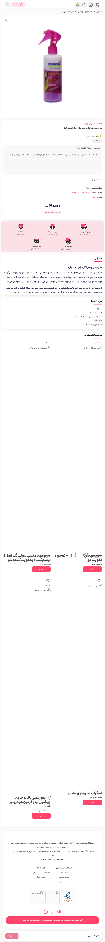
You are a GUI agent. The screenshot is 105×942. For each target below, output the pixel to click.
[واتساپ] (45, 911)
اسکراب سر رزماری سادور (84, 793)
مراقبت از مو (76, 192)
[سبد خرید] (97, 5)
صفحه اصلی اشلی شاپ (41, 872)
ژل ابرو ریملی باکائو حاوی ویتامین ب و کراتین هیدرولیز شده (30, 802)
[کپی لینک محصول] (93, 180)
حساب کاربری (64, 881)
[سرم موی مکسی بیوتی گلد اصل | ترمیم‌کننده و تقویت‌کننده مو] (27, 449)
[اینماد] (68, 897)
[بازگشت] (7, 4)
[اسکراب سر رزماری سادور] (78, 686)
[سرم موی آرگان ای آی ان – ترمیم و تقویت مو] (78, 449)
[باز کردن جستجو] (84, 5)
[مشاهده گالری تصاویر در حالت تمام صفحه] (7, 21)
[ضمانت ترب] (37, 897)
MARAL (99, 123)
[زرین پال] (52, 897)
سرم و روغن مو (87, 123)
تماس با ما (41, 877)
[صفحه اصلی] (91, 5)
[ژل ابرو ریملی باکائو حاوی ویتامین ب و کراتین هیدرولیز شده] (27, 691)
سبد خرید (64, 872)
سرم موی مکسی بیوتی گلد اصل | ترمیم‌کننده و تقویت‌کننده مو (27, 558)
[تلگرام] (59, 911)
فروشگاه (96, 11)
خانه (102, 11)
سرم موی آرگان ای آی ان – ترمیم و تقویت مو (78, 558)
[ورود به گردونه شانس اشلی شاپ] (77, 4)
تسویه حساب (64, 877)
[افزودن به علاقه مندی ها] (99, 180)
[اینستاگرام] (52, 911)
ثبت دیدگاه (98, 320)
